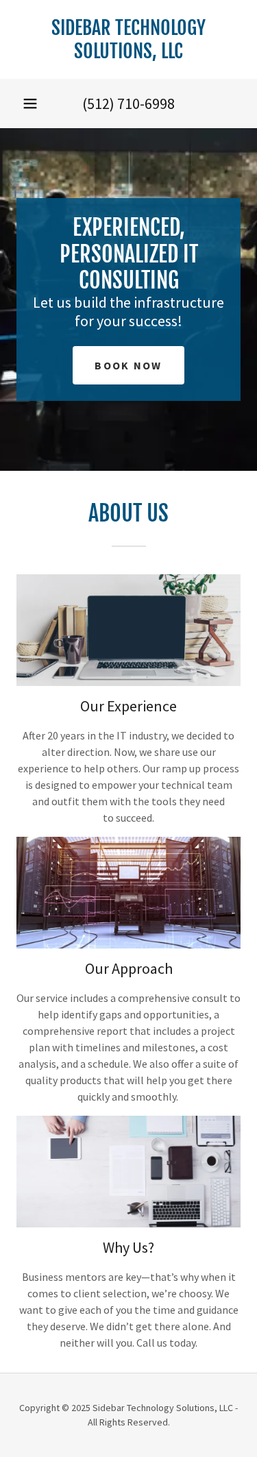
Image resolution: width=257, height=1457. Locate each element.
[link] (128, 39)
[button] (30, 103)
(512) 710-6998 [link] (128, 103)
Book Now (128, 365)
